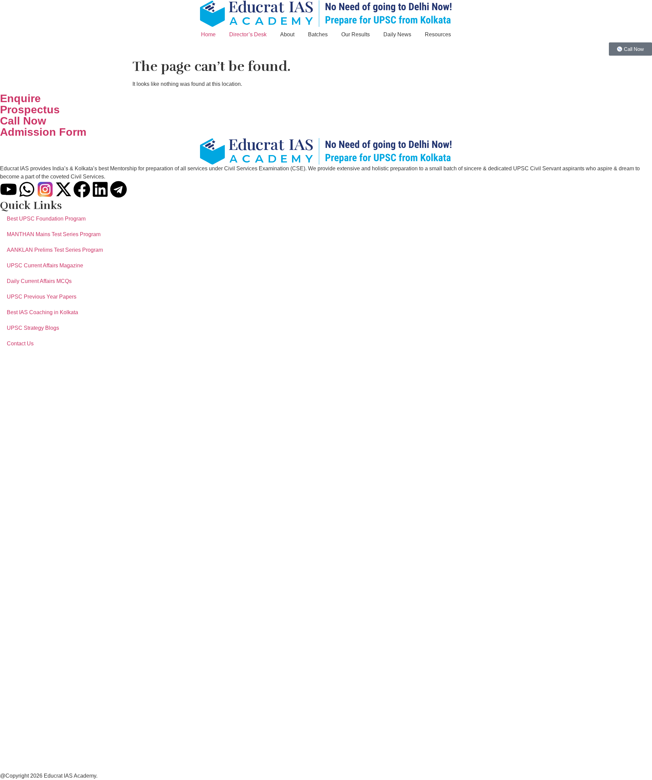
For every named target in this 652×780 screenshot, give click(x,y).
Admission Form (43, 132)
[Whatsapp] (26, 189)
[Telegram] (118, 189)
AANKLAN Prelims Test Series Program (55, 250)
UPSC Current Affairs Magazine (45, 265)
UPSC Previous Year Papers (41, 297)
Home (208, 34)
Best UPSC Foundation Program (46, 219)
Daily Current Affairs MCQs (39, 281)
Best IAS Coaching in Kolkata (42, 312)
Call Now (23, 121)
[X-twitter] (63, 189)
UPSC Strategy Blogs (33, 328)
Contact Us (20, 343)
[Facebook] (81, 189)
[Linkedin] (100, 189)
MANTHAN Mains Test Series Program (54, 234)
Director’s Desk (248, 34)
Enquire (20, 98)
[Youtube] (8, 189)
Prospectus (30, 109)
